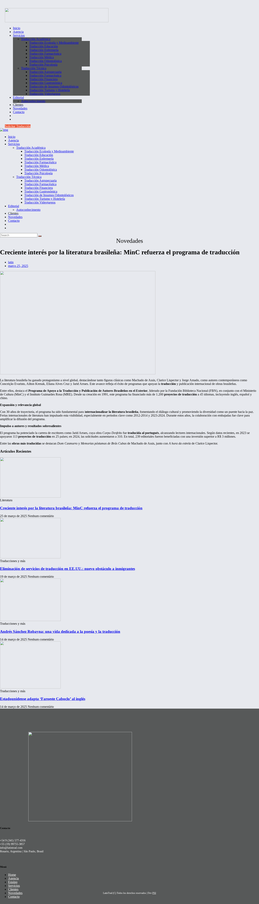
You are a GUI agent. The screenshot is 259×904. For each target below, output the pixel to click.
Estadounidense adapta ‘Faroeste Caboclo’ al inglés (42, 699)
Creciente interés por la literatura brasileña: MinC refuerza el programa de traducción (71, 508)
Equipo (12, 882)
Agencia (13, 878)
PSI (154, 893)
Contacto (14, 896)
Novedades (15, 893)
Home (12, 874)
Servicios (14, 885)
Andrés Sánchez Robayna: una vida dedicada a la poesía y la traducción (60, 631)
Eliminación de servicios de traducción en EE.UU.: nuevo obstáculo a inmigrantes (67, 569)
